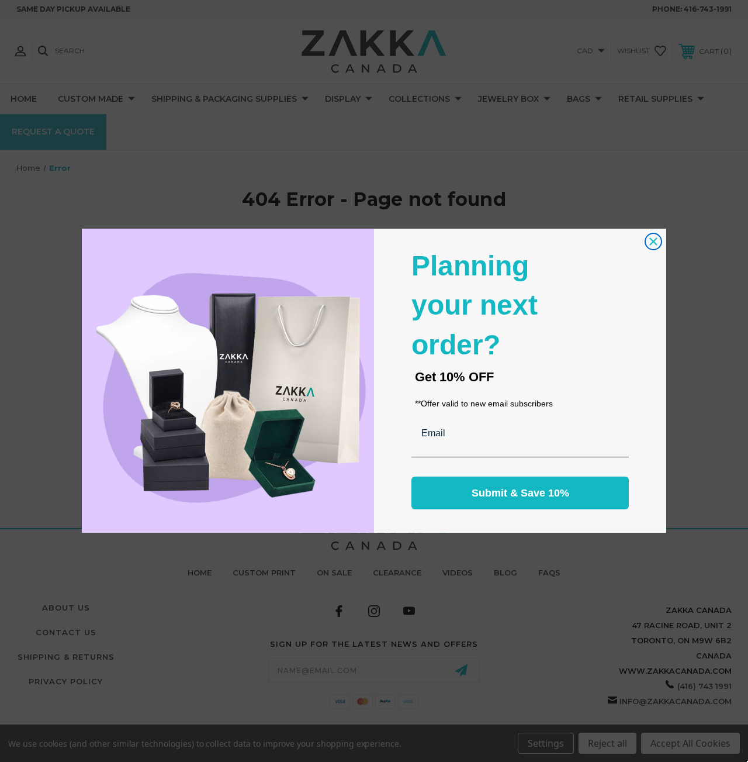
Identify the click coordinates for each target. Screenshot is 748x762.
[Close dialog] (653, 241)
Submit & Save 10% (520, 493)
